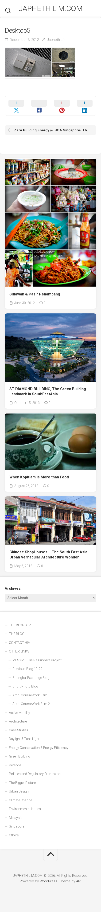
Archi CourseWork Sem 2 (31, 704)
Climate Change (20, 800)
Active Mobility (19, 713)
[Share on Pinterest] (61, 106)
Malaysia (15, 818)
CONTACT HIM (20, 643)
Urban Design (19, 791)
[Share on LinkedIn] (84, 106)
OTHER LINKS (19, 651)
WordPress (48, 881)
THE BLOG (16, 634)
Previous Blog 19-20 (27, 669)
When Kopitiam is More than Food (39, 477)
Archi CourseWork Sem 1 (31, 695)
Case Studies (18, 730)
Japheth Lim (56, 40)
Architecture (18, 721)
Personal (15, 765)
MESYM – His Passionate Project (37, 660)
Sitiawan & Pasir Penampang (34, 294)
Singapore (16, 826)
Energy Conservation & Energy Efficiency (38, 748)
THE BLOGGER (20, 625)
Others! (14, 835)
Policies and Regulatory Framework (35, 774)
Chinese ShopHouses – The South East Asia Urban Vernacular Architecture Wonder (48, 555)
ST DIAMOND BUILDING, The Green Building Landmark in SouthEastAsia (47, 391)
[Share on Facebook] (39, 106)
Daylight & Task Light (24, 739)
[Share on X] (16, 106)
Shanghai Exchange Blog (30, 678)
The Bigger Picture (22, 783)
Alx (78, 881)
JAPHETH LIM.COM (51, 8)
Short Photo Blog (25, 686)
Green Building (19, 756)
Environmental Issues (25, 809)
